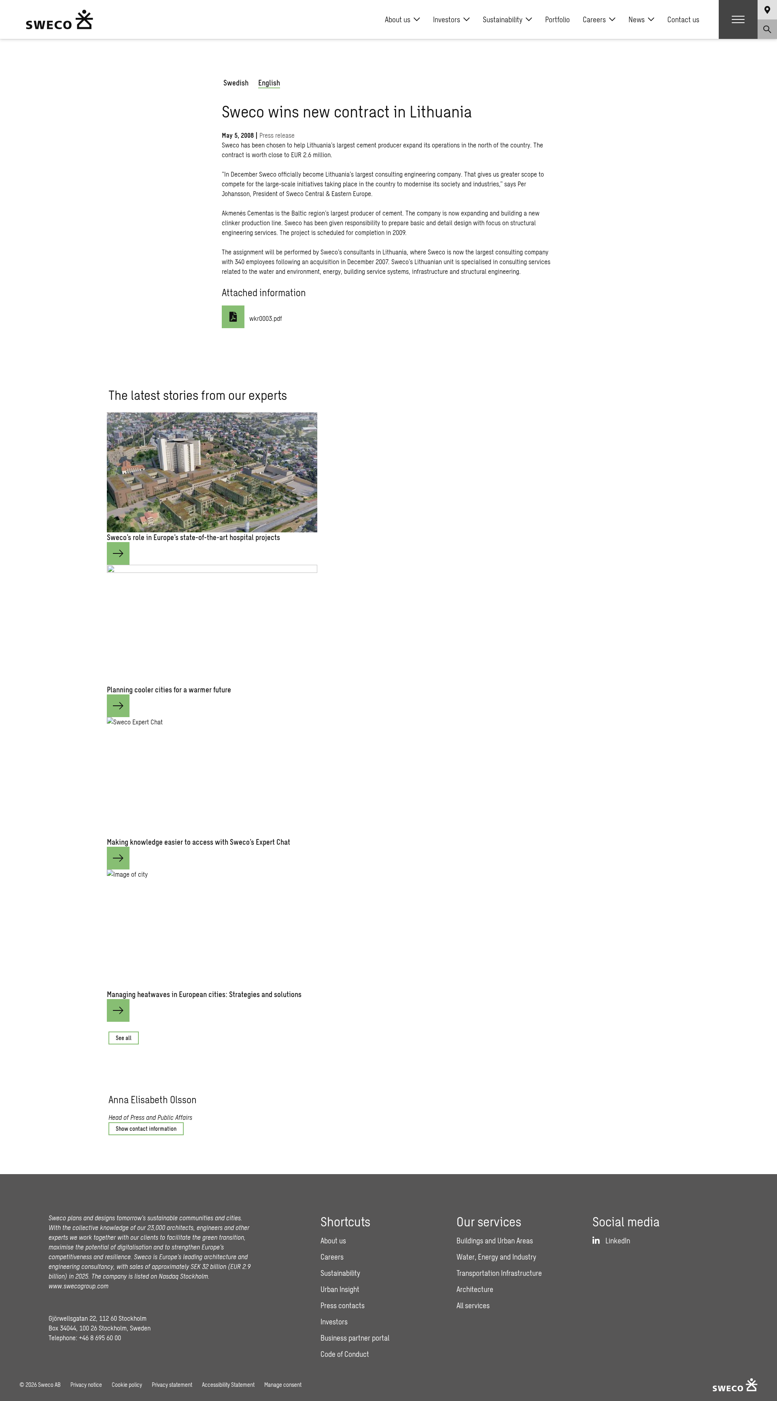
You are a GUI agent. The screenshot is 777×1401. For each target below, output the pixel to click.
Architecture (474, 1289)
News (636, 19)
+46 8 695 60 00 (100, 1337)
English (269, 82)
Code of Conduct (345, 1354)
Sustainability (502, 19)
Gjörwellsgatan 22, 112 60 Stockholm (97, 1318)
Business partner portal (355, 1337)
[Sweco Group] (59, 19)
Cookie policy (127, 1384)
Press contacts (343, 1305)
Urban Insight (340, 1289)
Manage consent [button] (282, 1384)
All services (473, 1305)
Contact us (683, 19)
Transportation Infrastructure (499, 1273)
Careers (594, 19)
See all (124, 1037)
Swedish (235, 82)
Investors (446, 19)
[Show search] (767, 29)
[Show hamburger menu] (738, 19)
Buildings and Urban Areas (494, 1240)
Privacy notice (86, 1384)
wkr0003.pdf (265, 318)
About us (397, 19)
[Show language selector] (767, 9)
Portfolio (557, 19)
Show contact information (146, 1128)
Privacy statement (172, 1384)
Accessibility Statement (228, 1384)
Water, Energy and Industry (496, 1256)
